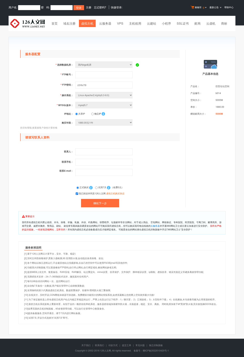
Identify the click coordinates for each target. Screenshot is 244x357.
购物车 (199, 8)
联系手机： (67, 161)
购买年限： (67, 122)
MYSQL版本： (65, 105)
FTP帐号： (67, 74)
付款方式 (113, 345)
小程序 (166, 23)
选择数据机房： (64, 64)
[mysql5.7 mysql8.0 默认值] (104, 105)
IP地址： (68, 113)
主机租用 (135, 23)
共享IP (81, 113)
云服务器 (105, 23)
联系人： (68, 151)
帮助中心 (229, 7)
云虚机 (210, 23)
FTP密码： (67, 84)
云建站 (151, 23)
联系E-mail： (66, 170)
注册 (88, 7)
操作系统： (66, 95)
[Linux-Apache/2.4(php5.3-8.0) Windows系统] (104, 95)
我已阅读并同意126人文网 (101, 193)
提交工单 (126, 345)
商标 (224, 23)
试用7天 (102, 187)
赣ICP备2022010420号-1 (156, 350)
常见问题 (140, 345)
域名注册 (69, 23)
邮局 (197, 23)
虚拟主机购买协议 (115, 193)
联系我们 (99, 345)
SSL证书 (183, 23)
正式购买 (84, 187)
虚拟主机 (87, 23)
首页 (54, 23)
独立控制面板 (156, 345)
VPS (120, 23)
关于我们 (86, 345)
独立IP (97, 113)
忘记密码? (100, 7)
